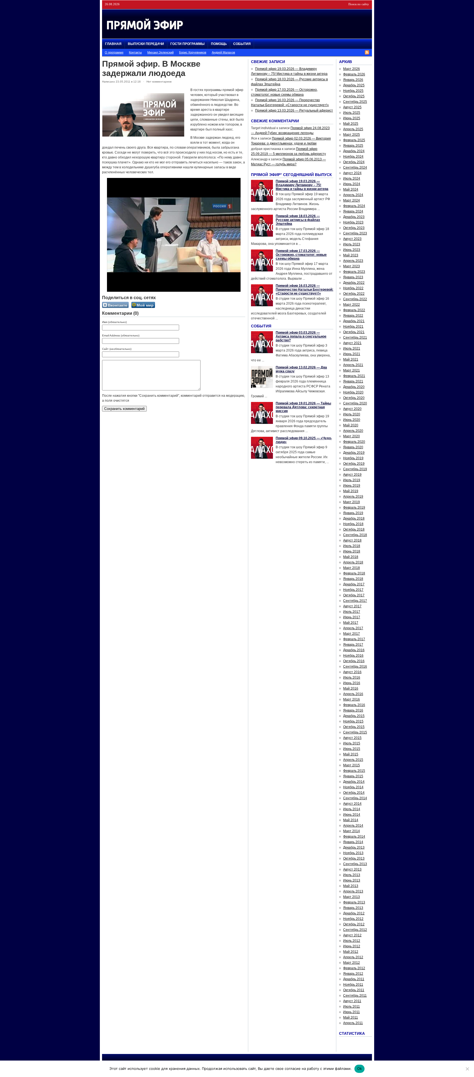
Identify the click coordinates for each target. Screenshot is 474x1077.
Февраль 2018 (354, 573)
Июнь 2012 (351, 946)
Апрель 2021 (353, 365)
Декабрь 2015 (354, 716)
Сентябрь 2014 (355, 798)
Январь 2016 (353, 710)
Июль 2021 (351, 348)
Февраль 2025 (354, 140)
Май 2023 (350, 255)
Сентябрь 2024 (355, 167)
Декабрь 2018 (354, 518)
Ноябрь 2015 (353, 721)
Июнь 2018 (351, 551)
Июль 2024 (351, 178)
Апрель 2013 (353, 891)
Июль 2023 (351, 244)
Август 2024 (352, 173)
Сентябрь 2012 (355, 930)
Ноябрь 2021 (353, 326)
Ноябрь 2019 (353, 458)
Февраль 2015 (354, 771)
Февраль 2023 (354, 272)
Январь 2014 (353, 842)
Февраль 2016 (354, 705)
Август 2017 (352, 606)
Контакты (135, 52)
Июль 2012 (351, 941)
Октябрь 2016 (354, 661)
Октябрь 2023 (354, 228)
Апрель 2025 (353, 129)
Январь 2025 (353, 146)
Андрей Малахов (223, 52)
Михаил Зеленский (160, 52)
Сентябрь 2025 (355, 102)
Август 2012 (352, 935)
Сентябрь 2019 (355, 469)
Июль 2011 (351, 1006)
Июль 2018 (351, 546)
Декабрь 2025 (354, 85)
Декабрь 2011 (353, 979)
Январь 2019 (353, 513)
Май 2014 (350, 820)
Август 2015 (352, 738)
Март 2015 (351, 765)
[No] (467, 1069)
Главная (113, 44)
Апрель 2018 (353, 562)
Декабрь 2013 (354, 847)
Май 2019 (350, 491)
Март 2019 (351, 502)
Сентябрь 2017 (355, 601)
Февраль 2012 (354, 968)
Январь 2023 (353, 277)
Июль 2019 (351, 480)
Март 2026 (351, 69)
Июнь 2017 (351, 617)
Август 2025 (352, 107)
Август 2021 (352, 343)
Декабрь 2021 (354, 321)
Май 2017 (350, 623)
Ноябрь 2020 (353, 392)
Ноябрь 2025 (353, 91)
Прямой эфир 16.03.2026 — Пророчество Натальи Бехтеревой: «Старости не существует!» (304, 289)
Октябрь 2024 (354, 162)
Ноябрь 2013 (353, 853)
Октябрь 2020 (354, 398)
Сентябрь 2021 (355, 337)
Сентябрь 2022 (355, 299)
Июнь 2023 (351, 250)
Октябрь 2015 (354, 727)
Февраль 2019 (354, 507)
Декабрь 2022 (354, 283)
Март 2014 (351, 831)
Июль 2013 (351, 875)
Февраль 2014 (354, 836)
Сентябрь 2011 (355, 995)
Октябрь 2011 (353, 990)
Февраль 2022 (354, 310)
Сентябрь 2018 (355, 535)
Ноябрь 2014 (353, 787)
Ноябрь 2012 (353, 919)
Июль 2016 (351, 677)
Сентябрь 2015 (355, 732)
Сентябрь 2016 (355, 666)
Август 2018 (352, 540)
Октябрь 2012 (354, 924)
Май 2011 (350, 1017)
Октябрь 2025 (354, 96)
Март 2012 (351, 963)
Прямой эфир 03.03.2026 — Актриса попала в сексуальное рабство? (301, 336)
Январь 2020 (353, 447)
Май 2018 (350, 557)
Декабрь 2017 (354, 584)
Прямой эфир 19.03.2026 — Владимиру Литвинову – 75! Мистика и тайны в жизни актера (302, 185)
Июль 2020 (351, 414)
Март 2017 (351, 634)
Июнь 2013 (351, 880)
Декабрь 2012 (354, 913)
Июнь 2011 (351, 1012)
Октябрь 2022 (354, 294)
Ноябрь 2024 (353, 156)
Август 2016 (352, 672)
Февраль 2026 (354, 74)
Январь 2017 (353, 645)
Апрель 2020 (353, 431)
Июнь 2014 (351, 815)
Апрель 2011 (353, 1023)
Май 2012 (350, 952)
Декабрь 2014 (354, 782)
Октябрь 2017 (354, 595)
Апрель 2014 (353, 825)
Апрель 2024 (353, 195)
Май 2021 (350, 359)
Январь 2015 (353, 776)
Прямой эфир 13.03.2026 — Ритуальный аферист (294, 110)
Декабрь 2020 (354, 387)
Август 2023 (352, 239)
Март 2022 (351, 305)
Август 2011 (352, 1001)
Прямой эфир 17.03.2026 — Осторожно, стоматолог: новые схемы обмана (301, 254)
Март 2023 (351, 266)
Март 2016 (351, 699)
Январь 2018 (353, 579)
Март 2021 (351, 370)
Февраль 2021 (354, 376)
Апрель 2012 (353, 957)
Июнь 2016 (351, 683)
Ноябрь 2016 (353, 655)
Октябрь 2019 (354, 464)
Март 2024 (351, 200)
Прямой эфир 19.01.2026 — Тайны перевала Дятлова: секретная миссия (303, 407)
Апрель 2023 (353, 261)
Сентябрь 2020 (355, 403)
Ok (359, 1068)
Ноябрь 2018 (353, 524)
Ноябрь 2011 (353, 985)
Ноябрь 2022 (353, 288)
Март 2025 (351, 135)
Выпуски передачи (146, 44)
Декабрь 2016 (354, 650)
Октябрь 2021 (354, 332)
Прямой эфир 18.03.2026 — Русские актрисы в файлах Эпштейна (298, 220)
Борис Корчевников (192, 52)
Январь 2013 (353, 908)
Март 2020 (351, 436)
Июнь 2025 (351, 118)
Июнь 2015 (351, 749)
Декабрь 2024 (354, 151)
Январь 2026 (353, 80)
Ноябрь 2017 (353, 590)
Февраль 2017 (354, 639)
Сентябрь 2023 (355, 233)
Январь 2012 (353, 974)
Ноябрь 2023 (353, 222)
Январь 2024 (353, 211)
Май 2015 (350, 754)
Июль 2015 (351, 743)
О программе (114, 52)
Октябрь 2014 (354, 793)
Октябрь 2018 (354, 529)
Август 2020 (352, 409)
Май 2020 (350, 425)
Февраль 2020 (354, 442)
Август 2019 (352, 475)
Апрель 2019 (353, 496)
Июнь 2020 (351, 420)
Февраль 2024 (354, 206)
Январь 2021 (353, 381)
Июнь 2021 (351, 354)
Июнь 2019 (351, 486)
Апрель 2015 (353, 760)
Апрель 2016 (353, 694)
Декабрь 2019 (354, 453)
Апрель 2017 (353, 628)
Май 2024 (350, 189)
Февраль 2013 (354, 902)
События (242, 44)
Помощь (219, 44)
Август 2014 (352, 804)
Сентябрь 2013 (355, 864)
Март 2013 (351, 897)
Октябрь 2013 (354, 858)
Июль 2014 (351, 809)
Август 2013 (352, 869)
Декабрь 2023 (354, 217)
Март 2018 (351, 568)
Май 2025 (350, 124)
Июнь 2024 (351, 184)
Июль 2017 (351, 612)
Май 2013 (350, 886)
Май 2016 (350, 688)
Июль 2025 (351, 113)
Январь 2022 (353, 316)
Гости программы (187, 44)
